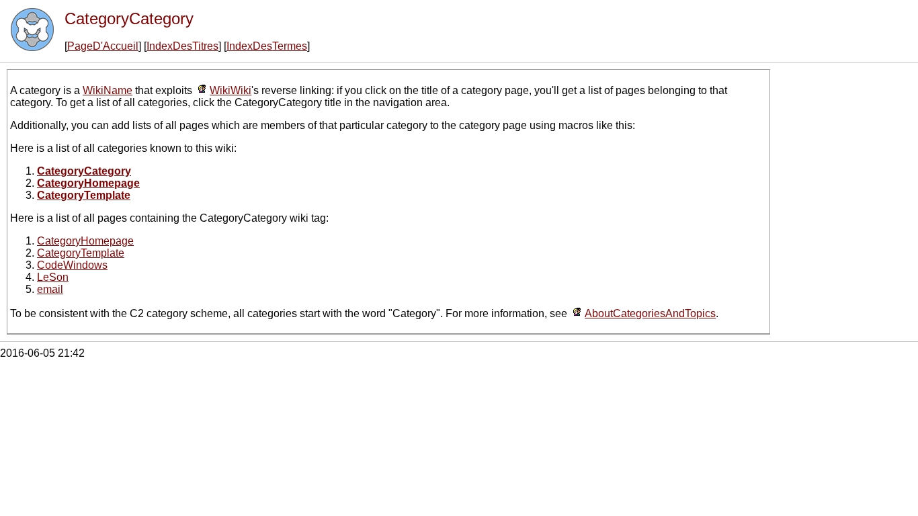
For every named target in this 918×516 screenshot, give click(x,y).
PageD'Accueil (102, 46)
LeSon (53, 277)
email (50, 289)
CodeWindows (72, 265)
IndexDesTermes (266, 46)
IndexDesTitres (182, 46)
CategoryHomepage (85, 241)
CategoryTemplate (80, 253)
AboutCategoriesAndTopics (650, 313)
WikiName (107, 90)
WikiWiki (230, 90)
